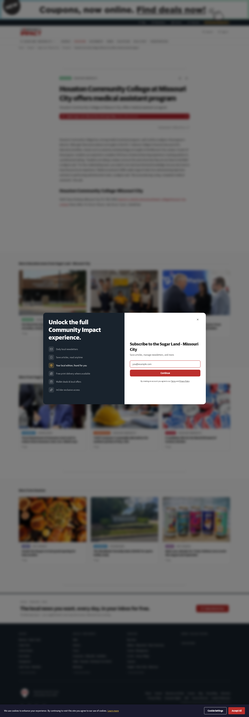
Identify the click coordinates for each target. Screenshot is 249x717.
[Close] (197, 319)
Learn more (113, 710)
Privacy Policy (184, 381)
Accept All (237, 710)
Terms (173, 381)
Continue (165, 373)
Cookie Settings (215, 710)
